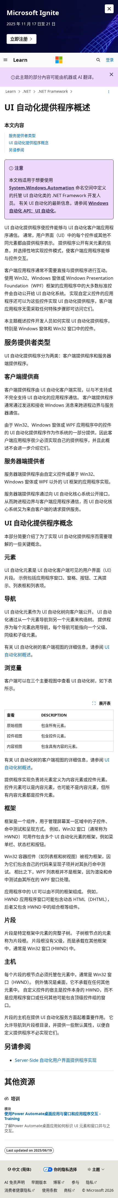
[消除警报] (109, 8)
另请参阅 (16, 149)
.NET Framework (53, 91)
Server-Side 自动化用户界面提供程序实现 (56, 1060)
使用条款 (49, 1190)
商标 (68, 1190)
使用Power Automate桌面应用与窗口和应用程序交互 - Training (52, 1116)
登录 (110, 59)
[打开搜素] (98, 60)
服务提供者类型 (22, 135)
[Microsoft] (59, 59)
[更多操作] (109, 91)
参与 (75, 1182)
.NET (27, 91)
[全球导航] (5, 60)
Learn (10, 91)
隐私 (90, 1182)
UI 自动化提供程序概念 (29, 142)
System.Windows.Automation (41, 188)
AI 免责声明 (14, 1182)
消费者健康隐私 (17, 1190)
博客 (57, 1182)
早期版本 (39, 1182)
